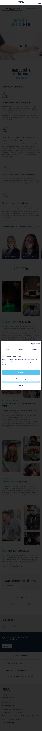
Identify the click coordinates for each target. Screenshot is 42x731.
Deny (21, 385)
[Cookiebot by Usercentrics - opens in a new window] (31, 344)
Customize (20, 379)
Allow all (21, 372)
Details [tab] (21, 349)
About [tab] (34, 349)
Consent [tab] (7, 349)
